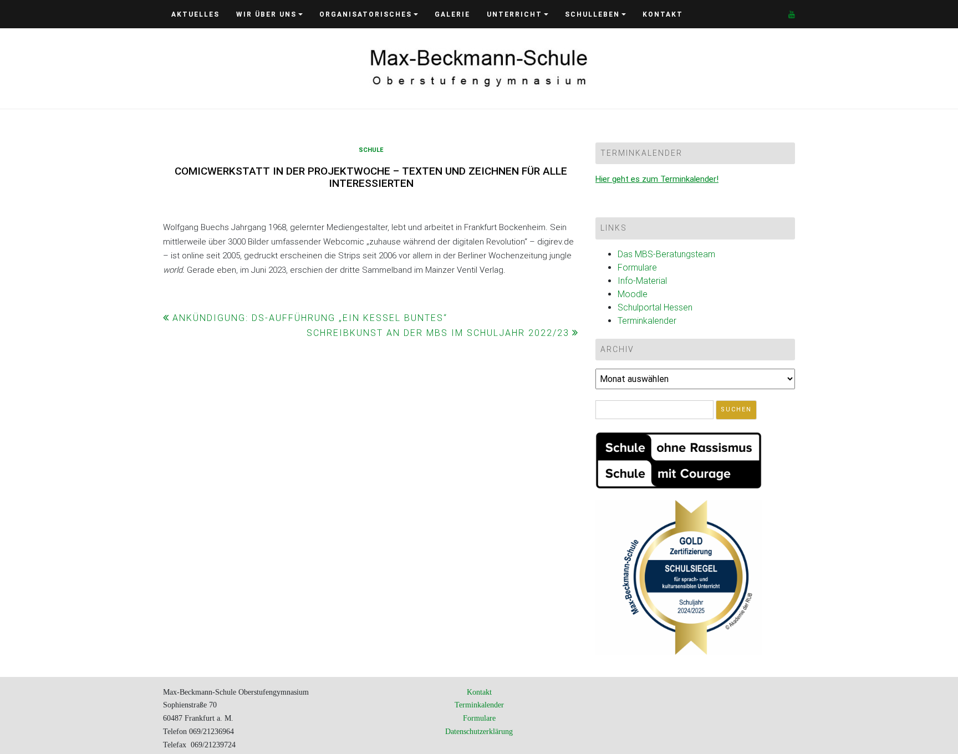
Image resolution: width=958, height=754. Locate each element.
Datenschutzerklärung (479, 731)
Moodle (633, 294)
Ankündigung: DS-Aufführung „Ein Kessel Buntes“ (309, 318)
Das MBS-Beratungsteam (666, 254)
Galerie (452, 14)
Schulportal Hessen (655, 307)
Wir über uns (266, 14)
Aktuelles (195, 14)
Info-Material (642, 281)
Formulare (637, 267)
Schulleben (592, 14)
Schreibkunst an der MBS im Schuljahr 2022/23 (438, 333)
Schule (371, 150)
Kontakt (663, 14)
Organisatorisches (365, 14)
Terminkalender (647, 320)
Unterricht (514, 14)
